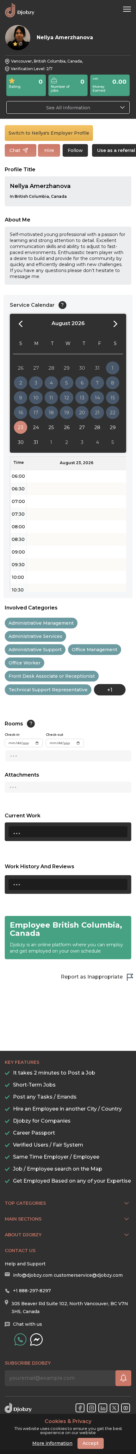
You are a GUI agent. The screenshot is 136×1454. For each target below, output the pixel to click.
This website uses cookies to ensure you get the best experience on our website (68, 1427)
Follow (75, 150)
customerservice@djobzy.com (88, 1275)
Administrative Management (41, 623)
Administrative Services (35, 636)
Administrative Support (35, 649)
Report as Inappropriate (92, 977)
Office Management (94, 649)
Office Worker (24, 663)
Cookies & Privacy (68, 1421)
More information (52, 1443)
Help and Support (25, 1264)
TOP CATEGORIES (25, 1203)
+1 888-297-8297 (32, 1290)
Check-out (54, 735)
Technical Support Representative (48, 690)
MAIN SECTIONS (23, 1219)
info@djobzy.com (33, 1275)
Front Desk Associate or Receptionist (52, 676)
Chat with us (27, 1324)
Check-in (12, 735)
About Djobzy (23, 1235)
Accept (91, 1443)
